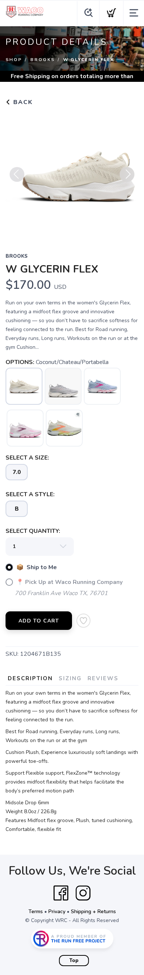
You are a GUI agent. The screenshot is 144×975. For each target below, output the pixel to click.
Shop (14, 60)
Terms (35, 911)
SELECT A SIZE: (27, 458)
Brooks (42, 60)
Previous (17, 174)
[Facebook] (61, 893)
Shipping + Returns (93, 911)
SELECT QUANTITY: (33, 531)
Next (127, 174)
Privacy (56, 911)
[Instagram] (83, 893)
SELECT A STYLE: (30, 494)
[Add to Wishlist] (83, 621)
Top (74, 960)
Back (22, 102)
